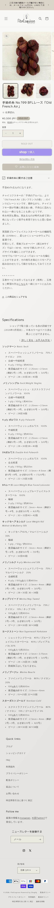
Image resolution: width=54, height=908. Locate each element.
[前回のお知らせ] (5, 5)
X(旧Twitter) (38, 818)
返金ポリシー (45, 892)
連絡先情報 (40, 901)
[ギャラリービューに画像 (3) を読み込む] (43, 90)
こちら (22, 284)
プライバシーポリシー (17, 773)
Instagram (25, 818)
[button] (6, 18)
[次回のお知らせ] (48, 5)
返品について (12, 787)
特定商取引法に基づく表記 (19, 800)
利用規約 (10, 767)
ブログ (9, 746)
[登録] (40, 839)
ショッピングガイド (16, 753)
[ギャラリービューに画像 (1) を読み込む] (10, 90)
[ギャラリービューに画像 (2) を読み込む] (27, 90)
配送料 (10, 122)
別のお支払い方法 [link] (27, 159)
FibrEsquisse (15, 892)
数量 (4, 127)
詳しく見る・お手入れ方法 (35, 340)
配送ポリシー (12, 780)
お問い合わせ (12, 793)
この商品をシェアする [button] (16, 297)
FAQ (8, 760)
